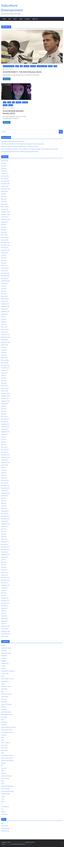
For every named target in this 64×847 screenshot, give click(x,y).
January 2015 (4, 513)
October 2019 (4, 370)
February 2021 (5, 329)
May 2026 (3, 168)
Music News (4, 747)
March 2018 (4, 416)
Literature (3, 735)
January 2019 (4, 391)
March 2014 (4, 539)
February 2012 (5, 598)
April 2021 (4, 324)
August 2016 (4, 465)
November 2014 (5, 518)
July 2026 (3, 163)
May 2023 (3, 260)
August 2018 (4, 403)
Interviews (4, 722)
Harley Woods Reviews (7, 714)
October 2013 (4, 552)
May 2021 (3, 322)
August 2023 (4, 252)
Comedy (3, 666)
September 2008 (5, 631)
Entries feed (4, 826)
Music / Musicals (5, 742)
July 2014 (3, 529)
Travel (2, 801)
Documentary (4, 681)
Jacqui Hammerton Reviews (8, 727)
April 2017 (4, 444)
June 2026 (3, 165)
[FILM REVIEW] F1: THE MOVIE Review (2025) (22, 72)
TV (1, 804)
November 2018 (5, 396)
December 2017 (5, 424)
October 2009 (4, 628)
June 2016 (3, 470)
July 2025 (3, 194)
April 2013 (4, 567)
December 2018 (5, 393)
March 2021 (4, 327)
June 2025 (3, 196)
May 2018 (3, 411)
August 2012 (4, 588)
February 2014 (5, 541)
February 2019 (5, 388)
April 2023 (4, 263)
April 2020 (4, 355)
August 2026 (4, 160)
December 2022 (5, 273)
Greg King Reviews (6, 712)
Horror (3, 719)
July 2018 (3, 406)
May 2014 (3, 534)
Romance (3, 773)
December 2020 (5, 334)
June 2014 (3, 531)
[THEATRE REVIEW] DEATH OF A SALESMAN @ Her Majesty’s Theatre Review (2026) (22, 144)
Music (15, 19)
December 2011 (5, 600)
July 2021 (3, 316)
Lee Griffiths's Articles (7, 732)
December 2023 (5, 242)
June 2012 (3, 590)
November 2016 (5, 457)
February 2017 (5, 449)
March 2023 (4, 265)
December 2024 (5, 212)
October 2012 (4, 582)
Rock (2, 771)
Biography (4, 661)
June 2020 (3, 350)
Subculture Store (5, 788)
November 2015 (5, 488)
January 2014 (4, 544)
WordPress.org (5, 831)
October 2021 (4, 309)
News (20, 19)
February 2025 (5, 206)
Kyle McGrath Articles (42, 66)
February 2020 (5, 360)
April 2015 (4, 506)
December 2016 (5, 455)
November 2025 (5, 183)
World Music (4, 814)
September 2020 (5, 342)
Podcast (27, 19)
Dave (12, 69)
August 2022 (4, 283)
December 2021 (5, 304)
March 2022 (4, 296)
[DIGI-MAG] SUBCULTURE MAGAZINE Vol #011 (13, 141)
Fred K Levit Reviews (6, 704)
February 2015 (5, 511)
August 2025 (4, 191)
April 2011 (4, 613)
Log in (2, 823)
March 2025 (4, 204)
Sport (55, 66)
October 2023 (4, 247)
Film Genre (26, 66)
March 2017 (4, 447)
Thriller (10, 105)
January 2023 (4, 270)
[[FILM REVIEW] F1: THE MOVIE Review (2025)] (32, 47)
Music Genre (4, 745)
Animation (4, 658)
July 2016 (3, 467)
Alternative (4, 655)
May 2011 (3, 611)
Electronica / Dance (6, 686)
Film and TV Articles (6, 694)
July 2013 (3, 559)
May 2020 (3, 352)
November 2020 (5, 337)
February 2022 (5, 298)
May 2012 (3, 593)
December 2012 (5, 577)
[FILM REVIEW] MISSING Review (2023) (13, 112)
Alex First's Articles (6, 653)
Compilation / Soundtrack (8, 671)
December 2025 (5, 181)
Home (4, 19)
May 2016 (3, 472)
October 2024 (4, 217)
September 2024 (5, 219)
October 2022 (4, 278)
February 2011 (5, 618)
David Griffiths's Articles (8, 66)
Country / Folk (4, 673)
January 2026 (4, 178)
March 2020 (4, 357)
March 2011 (4, 616)
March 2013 (4, 570)
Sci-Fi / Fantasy (5, 778)
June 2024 (3, 227)
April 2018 (4, 414)
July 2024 (3, 224)
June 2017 (3, 439)
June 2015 (3, 501)
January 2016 (4, 483)
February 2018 (5, 419)
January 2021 (4, 332)
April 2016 (4, 475)
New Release (4, 750)
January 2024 (4, 240)
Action (3, 645)
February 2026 (5, 176)
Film (9, 19)
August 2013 (4, 557)
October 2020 (4, 339)
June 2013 (3, 562)
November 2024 (5, 214)
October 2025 (4, 186)
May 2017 (3, 442)
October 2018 (4, 398)
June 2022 (3, 288)
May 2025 (3, 199)
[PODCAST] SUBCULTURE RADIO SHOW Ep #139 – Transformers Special (19, 146)
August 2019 (4, 373)
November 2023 (5, 245)
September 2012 (5, 585)
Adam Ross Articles (6, 648)
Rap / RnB (3, 768)
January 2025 (4, 209)
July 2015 (3, 498)
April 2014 (4, 536)
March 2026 (4, 173)
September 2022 (5, 281)
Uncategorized (5, 806)
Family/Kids (4, 689)
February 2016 (5, 480)
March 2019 (4, 385)
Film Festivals (4, 696)
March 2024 (4, 235)
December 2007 (5, 634)
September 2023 (5, 250)
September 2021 (5, 311)
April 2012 (4, 595)
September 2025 (5, 189)
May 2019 (3, 380)
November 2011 (5, 603)
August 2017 (4, 434)
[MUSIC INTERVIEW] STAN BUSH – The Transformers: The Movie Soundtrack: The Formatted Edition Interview (29, 149)
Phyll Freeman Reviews (7, 760)
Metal (2, 737)
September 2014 (5, 524)
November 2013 (5, 549)
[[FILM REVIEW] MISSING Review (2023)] (16, 91)
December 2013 (5, 547)
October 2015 (4, 490)
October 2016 (4, 460)
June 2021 (3, 319)
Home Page (33, 66)
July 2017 (3, 437)
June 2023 (3, 258)
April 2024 (4, 232)
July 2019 (3, 375)
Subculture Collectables (7, 786)
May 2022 (3, 291)
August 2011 (4, 608)
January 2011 (4, 621)
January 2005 (4, 636)
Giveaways (4, 709)
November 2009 (5, 626)
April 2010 (4, 623)
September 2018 (5, 401)
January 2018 (4, 421)
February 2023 (5, 268)
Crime (4, 102)
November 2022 (5, 275)
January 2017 (4, 452)
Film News (4, 701)
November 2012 (5, 580)
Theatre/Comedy (5, 794)
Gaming (3, 707)
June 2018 (3, 408)
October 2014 (4, 521)
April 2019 (4, 383)
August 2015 (4, 495)
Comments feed (5, 828)
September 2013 (5, 554)
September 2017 (5, 431)
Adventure (4, 650)
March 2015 (4, 508)
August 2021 (4, 314)
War (2, 809)
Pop (2, 765)
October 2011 (4, 605)
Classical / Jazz (5, 663)
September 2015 (5, 493)
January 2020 (4, 362)
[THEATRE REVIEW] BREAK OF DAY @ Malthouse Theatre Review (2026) (19, 151)
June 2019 (3, 378)
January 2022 (4, 301)
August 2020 (4, 345)
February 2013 (5, 572)
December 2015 (5, 485)
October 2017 (4, 429)
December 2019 (5, 365)
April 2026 (4, 171)
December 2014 (5, 516)
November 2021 (5, 306)
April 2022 (4, 293)
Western (3, 811)
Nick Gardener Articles (7, 755)
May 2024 (3, 229)
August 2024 (4, 222)
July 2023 (3, 255)
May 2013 (3, 564)
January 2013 (4, 575)
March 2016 (4, 478)
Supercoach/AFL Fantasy (7, 791)
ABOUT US (35, 19)
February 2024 (5, 237)
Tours (2, 799)
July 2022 (3, 286)
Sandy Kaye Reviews (6, 776)
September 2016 (5, 462)
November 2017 (5, 426)
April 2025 (4, 201)
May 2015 (3, 503)
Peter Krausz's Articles (7, 758)
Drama (17, 66)
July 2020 (3, 347)
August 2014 (4, 526)
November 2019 (5, 368)
